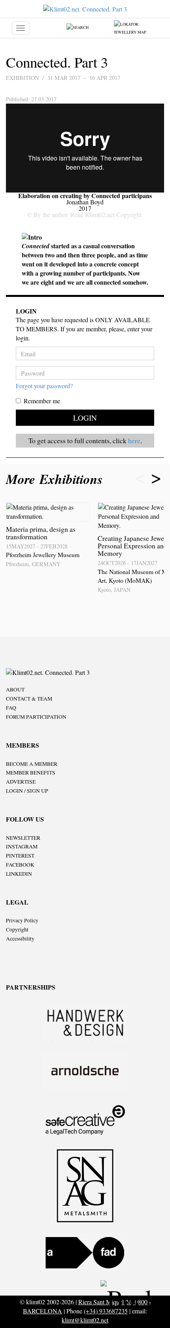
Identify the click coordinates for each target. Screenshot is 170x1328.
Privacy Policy (22, 920)
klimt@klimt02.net (85, 1320)
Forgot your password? (44, 386)
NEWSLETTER (23, 837)
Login (85, 418)
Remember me (42, 401)
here (134, 440)
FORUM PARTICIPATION (36, 716)
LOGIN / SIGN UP (27, 790)
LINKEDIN (19, 873)
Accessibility (20, 938)
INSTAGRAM (22, 846)
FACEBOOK (20, 864)
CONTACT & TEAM (29, 698)
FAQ (11, 707)
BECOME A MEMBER (31, 763)
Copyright (17, 929)
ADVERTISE (21, 781)
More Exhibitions (56, 479)
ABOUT (15, 689)
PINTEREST (20, 855)
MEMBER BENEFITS (30, 772)
